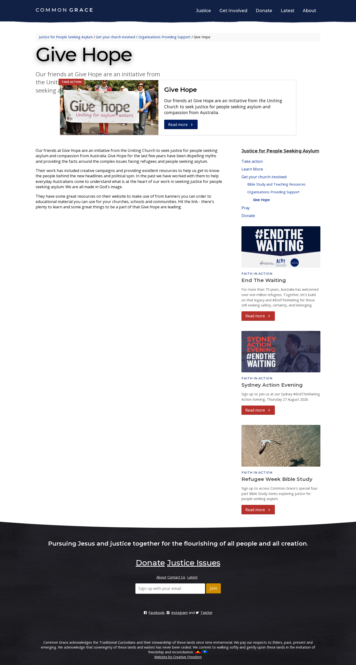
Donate (264, 10)
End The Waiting (263, 280)
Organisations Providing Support (164, 37)
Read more (178, 124)
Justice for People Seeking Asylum (66, 37)
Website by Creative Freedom (178, 657)
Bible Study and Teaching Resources (276, 184)
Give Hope (180, 89)
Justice (203, 10)
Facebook (156, 612)
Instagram (179, 612)
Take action (252, 161)
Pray (245, 208)
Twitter (206, 612)
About (309, 10)
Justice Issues (193, 562)
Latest (287, 10)
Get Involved (233, 10)
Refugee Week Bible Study (276, 479)
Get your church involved (115, 37)
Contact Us (176, 577)
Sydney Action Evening (272, 385)
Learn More (252, 169)
